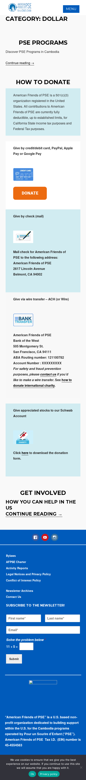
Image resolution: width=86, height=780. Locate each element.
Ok (32, 774)
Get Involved (43, 492)
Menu (71, 9)
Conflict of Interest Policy (23, 580)
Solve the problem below (26, 640)
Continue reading (20, 63)
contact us (48, 374)
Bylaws (11, 556)
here (25, 452)
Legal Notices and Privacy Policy (28, 574)
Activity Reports (17, 568)
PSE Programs (43, 42)
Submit (14, 659)
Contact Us (13, 597)
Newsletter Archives (19, 591)
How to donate (43, 82)
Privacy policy (49, 774)
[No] (81, 767)
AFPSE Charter (16, 562)
